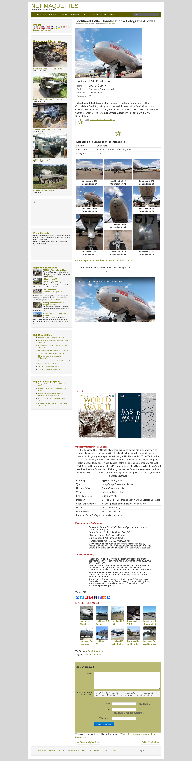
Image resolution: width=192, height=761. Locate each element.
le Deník (103, 14)
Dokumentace (41, 14)
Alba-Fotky (63, 14)
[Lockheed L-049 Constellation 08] (146, 232)
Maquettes (53, 14)
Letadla (87, 654)
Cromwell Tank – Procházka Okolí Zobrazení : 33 (54, 361)
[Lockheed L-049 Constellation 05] (118, 204)
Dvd (89, 14)
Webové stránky (104, 718)
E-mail (108, 709)
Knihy (84, 14)
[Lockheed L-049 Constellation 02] (118, 169)
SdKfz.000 (106, 23)
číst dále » (50, 276)
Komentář (89, 673)
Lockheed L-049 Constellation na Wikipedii (102, 120)
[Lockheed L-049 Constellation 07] (89, 232)
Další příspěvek (150, 742)
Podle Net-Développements (151, 751)
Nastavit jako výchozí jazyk (42, 30)
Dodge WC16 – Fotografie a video (47, 99)
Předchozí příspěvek (88, 742)
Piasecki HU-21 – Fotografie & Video (54, 314)
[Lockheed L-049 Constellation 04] (89, 196)
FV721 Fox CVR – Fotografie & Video (48, 68)
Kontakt (95, 14)
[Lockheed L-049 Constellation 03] (146, 169)
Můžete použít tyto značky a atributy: (84, 693)
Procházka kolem (74, 14)
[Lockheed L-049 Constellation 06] (146, 196)
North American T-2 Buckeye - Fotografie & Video (52, 291)
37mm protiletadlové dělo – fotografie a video (54, 303)
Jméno (107, 703)
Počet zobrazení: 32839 (51, 394)
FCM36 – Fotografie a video (54, 270)
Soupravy (111, 14)
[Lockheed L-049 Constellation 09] (118, 240)
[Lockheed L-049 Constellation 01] (89, 169)
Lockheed (96, 654)
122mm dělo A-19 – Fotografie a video (51, 280)
